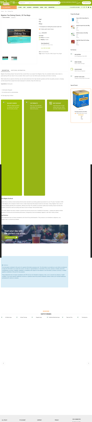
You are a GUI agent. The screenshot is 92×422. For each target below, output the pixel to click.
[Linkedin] (90, 7)
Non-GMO (50, 53)
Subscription (51, 7)
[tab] (5, 70)
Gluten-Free (44, 53)
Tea (6, 11)
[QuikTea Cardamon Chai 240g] (73, 34)
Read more (81, 99)
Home (20, 7)
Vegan (60, 53)
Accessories (35, 7)
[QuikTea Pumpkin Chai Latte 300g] (73, 27)
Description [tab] (5, 70)
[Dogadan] (38, 363)
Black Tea (81, 109)
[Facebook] (81, 7)
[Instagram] (84, 7)
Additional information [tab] (18, 70)
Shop (24, 7)
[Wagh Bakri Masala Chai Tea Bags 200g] (73, 41)
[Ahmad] (23, 363)
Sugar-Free (55, 53)
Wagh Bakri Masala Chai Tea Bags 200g (83, 40)
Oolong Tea (10, 11)
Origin (41, 7)
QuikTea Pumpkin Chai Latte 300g (82, 25)
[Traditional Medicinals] (53, 363)
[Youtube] (88, 7)
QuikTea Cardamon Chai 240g (82, 32)
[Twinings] (84, 363)
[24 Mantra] (8, 363)
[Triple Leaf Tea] (68, 363)
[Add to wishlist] (78, 99)
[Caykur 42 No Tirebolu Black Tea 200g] (73, 19)
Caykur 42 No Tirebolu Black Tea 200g (83, 18)
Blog (46, 7)
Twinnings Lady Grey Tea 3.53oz (81, 111)
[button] (11, 237)
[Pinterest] (86, 7)
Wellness (29, 7)
